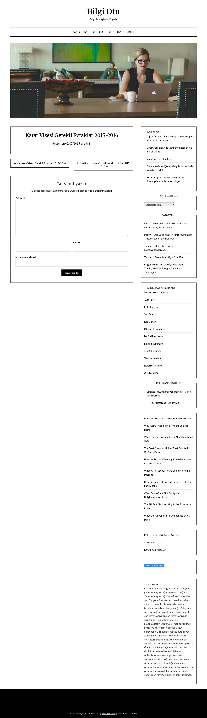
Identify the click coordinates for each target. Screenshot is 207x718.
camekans (149, 542)
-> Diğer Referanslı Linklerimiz (163, 402)
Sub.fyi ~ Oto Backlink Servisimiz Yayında (166, 234)
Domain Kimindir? (153, 343)
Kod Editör (150, 321)
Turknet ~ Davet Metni (156, 245)
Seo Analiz (149, 314)
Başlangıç (79, 32)
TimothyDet (150, 272)
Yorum (21, 197)
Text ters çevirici (153, 358)
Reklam (98, 32)
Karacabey (166, 227)
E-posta (79, 242)
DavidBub (178, 257)
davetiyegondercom (155, 249)
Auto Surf (149, 299)
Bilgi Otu (103, 11)
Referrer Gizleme (153, 365)
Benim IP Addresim (154, 336)
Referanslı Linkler (122, 32)
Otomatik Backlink (154, 328)
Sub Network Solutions (156, 292)
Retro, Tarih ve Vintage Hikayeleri (162, 535)
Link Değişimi (151, 307)
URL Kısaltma (151, 372)
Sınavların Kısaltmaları (159, 158)
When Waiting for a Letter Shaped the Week (167, 418)
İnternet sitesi (25, 257)
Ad (18, 242)
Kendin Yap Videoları (155, 549)
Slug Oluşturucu (152, 350)
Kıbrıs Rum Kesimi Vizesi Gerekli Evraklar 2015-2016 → (104, 164)
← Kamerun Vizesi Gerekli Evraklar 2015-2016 (40, 163)
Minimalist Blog (109, 713)
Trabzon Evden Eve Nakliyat (159, 238)
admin (87, 143)
